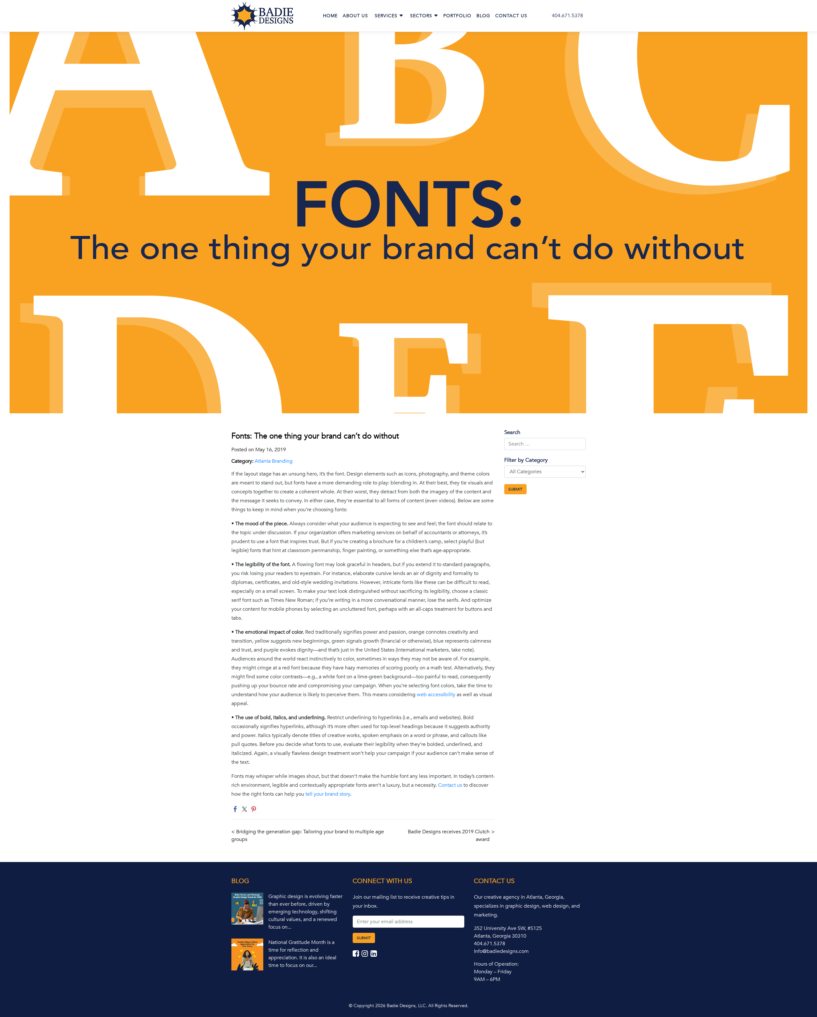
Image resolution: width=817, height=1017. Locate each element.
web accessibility (436, 694)
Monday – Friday (493, 971)
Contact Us (511, 16)
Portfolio (457, 16)
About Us (355, 16)
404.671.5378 (567, 15)
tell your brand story (327, 794)
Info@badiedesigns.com (501, 951)
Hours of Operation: (496, 964)
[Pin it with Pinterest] (254, 809)
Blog (483, 16)
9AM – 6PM (487, 979)
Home (330, 16)
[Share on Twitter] (244, 809)
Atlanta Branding (274, 461)
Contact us (450, 785)
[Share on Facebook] (235, 809)
